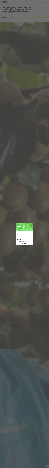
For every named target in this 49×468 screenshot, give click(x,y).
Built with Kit (24, 243)
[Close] (32, 224)
